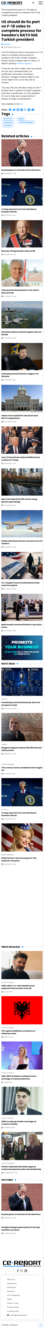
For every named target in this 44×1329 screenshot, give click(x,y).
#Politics (7, 119)
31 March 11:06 (9, 1128)
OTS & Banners (13, 1295)
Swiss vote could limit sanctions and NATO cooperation (19, 417)
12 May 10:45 (8, 1037)
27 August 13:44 (10, 296)
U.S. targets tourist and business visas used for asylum (20, 584)
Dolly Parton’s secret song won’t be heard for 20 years (18, 859)
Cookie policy (13, 1311)
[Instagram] (22, 1271)
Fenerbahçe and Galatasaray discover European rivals (20, 703)
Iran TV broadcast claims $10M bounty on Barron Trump (20, 458)
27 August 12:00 (10, 338)
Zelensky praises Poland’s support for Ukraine (20, 375)
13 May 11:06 (8, 992)
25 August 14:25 (10, 547)
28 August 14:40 (10, 754)
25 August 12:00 (10, 589)
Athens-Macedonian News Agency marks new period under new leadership (21, 1168)
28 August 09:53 (10, 708)
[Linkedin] (25, 1271)
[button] (10, 110)
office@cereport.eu (18, 1315)
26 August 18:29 (10, 422)
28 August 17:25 (10, 173)
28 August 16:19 (10, 1233)
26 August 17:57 (10, 463)
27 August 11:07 (10, 380)
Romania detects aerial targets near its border (21, 333)
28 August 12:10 (10, 215)
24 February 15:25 (10, 1173)
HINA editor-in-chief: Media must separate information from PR (18, 987)
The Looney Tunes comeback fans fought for (21, 769)
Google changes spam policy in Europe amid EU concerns (20, 1228)
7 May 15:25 (8, 1082)
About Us (11, 1279)
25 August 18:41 (10, 505)
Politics (7, 44)
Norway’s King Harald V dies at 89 (18, 251)
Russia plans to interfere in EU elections (20, 170)
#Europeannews (26, 122)
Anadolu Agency (24, 63)
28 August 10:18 (10, 254)
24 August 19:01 (10, 631)
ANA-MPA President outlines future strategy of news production (18, 1077)
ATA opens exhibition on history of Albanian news (18, 1032)
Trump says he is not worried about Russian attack (18, 210)
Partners (11, 1291)
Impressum (12, 1283)
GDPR (9, 1299)
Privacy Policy (13, 1307)
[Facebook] (18, 1271)
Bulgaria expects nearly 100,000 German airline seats (21, 749)
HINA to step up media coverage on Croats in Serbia (18, 1122)
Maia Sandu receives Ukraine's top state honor (21, 626)
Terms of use (12, 1303)
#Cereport (8, 122)
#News (21, 119)
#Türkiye (7, 126)
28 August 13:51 (10, 774)
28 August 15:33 (10, 864)
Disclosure (11, 1287)
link (21, 104)
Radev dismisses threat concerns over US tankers (21, 542)
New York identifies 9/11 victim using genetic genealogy (19, 500)
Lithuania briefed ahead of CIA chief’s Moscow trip (20, 291)
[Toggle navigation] (40, 3)
